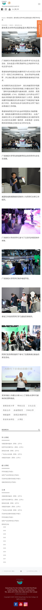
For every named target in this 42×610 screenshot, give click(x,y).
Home (3, 18)
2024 (4, 534)
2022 (4, 541)
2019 (4, 551)
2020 (4, 548)
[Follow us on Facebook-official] (2, 9)
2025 (4, 530)
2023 (4, 537)
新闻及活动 (5, 524)
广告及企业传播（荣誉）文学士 (12, 454)
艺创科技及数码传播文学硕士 (11, 478)
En (13, 9)
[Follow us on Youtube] (10, 9)
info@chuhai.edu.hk (21, 594)
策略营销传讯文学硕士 (9, 482)
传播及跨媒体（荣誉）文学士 (11, 457)
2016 (4, 562)
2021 (4, 544)
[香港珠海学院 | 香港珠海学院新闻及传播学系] (9, 2)
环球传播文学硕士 (7, 471)
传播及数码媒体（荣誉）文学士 (12, 443)
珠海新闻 (10, 18)
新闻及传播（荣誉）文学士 (10, 451)
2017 (4, 558)
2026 (4, 527)
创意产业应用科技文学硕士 (10, 475)
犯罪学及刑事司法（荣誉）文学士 (13, 447)
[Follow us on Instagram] (6, 9)
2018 (4, 555)
